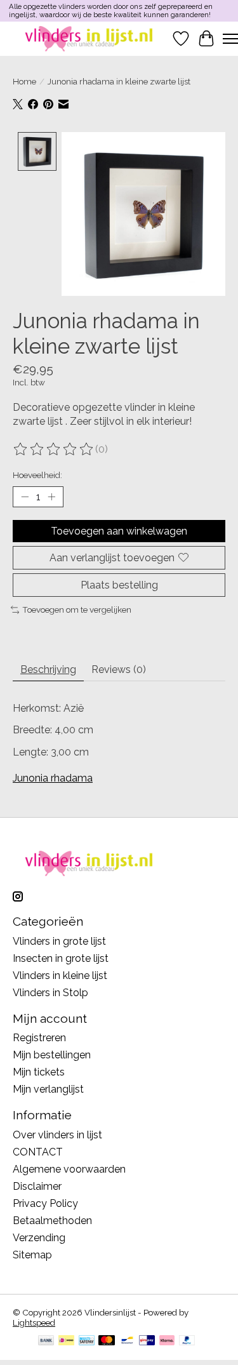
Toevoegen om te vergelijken (76, 609)
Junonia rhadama (53, 778)
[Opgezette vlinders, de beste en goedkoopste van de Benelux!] (90, 38)
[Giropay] (147, 1341)
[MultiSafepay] (87, 1341)
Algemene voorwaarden (69, 1169)
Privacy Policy (45, 1203)
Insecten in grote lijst (61, 958)
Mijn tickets (39, 1072)
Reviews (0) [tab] (118, 669)
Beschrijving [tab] (48, 669)
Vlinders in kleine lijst (60, 975)
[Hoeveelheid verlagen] (25, 496)
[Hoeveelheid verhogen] (51, 496)
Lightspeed (34, 1322)
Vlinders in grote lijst (59, 941)
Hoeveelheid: (37, 475)
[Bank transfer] (46, 1341)
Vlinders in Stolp (50, 993)
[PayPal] (187, 1341)
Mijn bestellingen (52, 1055)
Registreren (39, 1038)
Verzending (39, 1238)
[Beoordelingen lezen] (54, 449)
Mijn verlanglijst (48, 1089)
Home (24, 81)
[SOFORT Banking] (167, 1341)
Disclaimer (37, 1186)
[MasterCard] (106, 1341)
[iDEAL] (66, 1341)
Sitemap (32, 1255)
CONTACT (38, 1152)
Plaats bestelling (119, 585)
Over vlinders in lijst (57, 1135)
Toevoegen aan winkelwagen (119, 531)
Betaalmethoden (52, 1221)
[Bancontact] (127, 1341)
